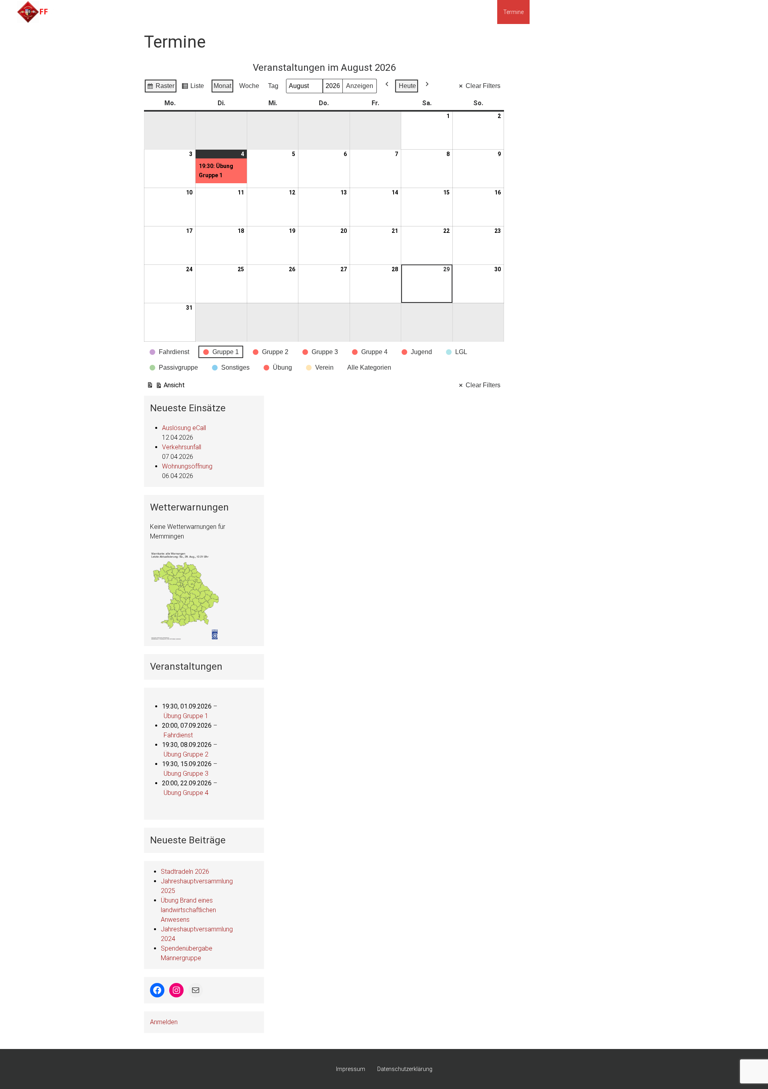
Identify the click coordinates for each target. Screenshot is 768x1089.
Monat (222, 85)
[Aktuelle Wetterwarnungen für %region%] (185, 595)
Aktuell (450, 12)
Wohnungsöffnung (187, 466)
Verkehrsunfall (181, 447)
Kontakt (736, 12)
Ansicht (165, 386)
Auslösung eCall (184, 428)
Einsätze (480, 12)
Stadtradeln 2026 (185, 871)
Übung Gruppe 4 (186, 793)
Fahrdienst (178, 735)
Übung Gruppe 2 (186, 754)
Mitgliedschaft (553, 12)
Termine (513, 12)
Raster (160, 87)
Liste (192, 87)
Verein (706, 12)
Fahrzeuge (596, 12)
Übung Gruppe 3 (186, 773)
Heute (407, 85)
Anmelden (164, 1022)
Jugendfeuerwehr (665, 12)
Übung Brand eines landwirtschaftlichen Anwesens (188, 910)
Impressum (350, 1069)
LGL (626, 12)
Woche (249, 85)
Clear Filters (483, 85)
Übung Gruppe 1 (186, 716)
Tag (273, 85)
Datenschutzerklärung (404, 1069)
